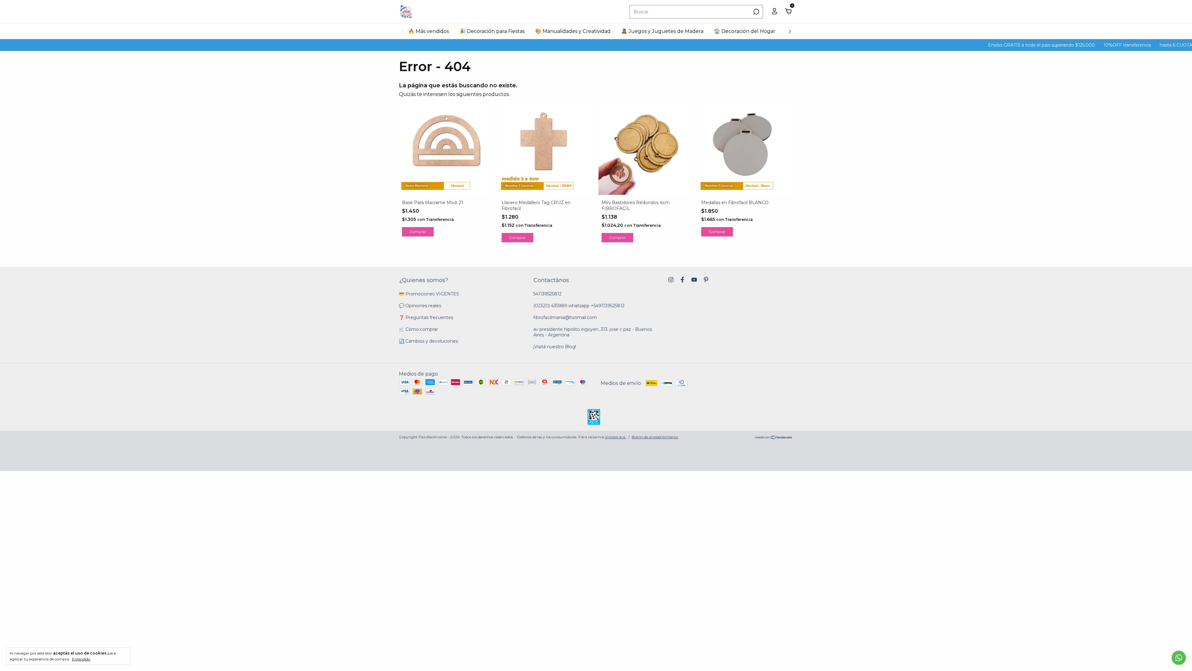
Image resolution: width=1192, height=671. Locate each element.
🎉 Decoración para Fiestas (492, 31)
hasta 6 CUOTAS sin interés (1152, 45)
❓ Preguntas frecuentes (426, 317)
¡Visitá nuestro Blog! (554, 346)
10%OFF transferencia (1090, 45)
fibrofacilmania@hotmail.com (565, 317)
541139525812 (547, 294)
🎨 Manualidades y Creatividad (573, 31)
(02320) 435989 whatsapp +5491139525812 (579, 305)
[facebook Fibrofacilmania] (682, 280)
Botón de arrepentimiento (655, 437)
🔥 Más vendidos (428, 31)
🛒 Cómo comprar (418, 329)
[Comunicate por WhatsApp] (1179, 658)
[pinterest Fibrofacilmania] (706, 280)
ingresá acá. (615, 437)
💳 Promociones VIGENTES (429, 294)
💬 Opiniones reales (420, 305)
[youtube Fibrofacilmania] (694, 280)
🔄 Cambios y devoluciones (428, 341)
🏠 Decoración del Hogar (744, 31)
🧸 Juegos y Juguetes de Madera (662, 31)
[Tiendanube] (773, 438)
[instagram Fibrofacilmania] (671, 280)
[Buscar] (755, 12)
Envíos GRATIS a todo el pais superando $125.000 (1004, 45)
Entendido (81, 659)
